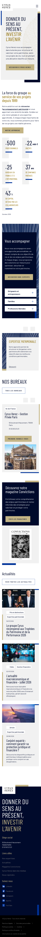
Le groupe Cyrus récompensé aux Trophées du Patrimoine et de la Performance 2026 (20, 630)
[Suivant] (32, 329)
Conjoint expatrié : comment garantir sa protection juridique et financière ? (18, 745)
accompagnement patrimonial (15, 109)
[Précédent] (25, 329)
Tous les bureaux (13, 391)
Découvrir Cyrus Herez (20, 67)
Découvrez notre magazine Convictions (19, 489)
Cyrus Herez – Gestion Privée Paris (16, 415)
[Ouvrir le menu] (37, 6)
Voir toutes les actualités (18, 582)
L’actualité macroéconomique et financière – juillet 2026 (18, 679)
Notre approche (12, 130)
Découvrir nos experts (19, 277)
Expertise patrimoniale (22, 341)
